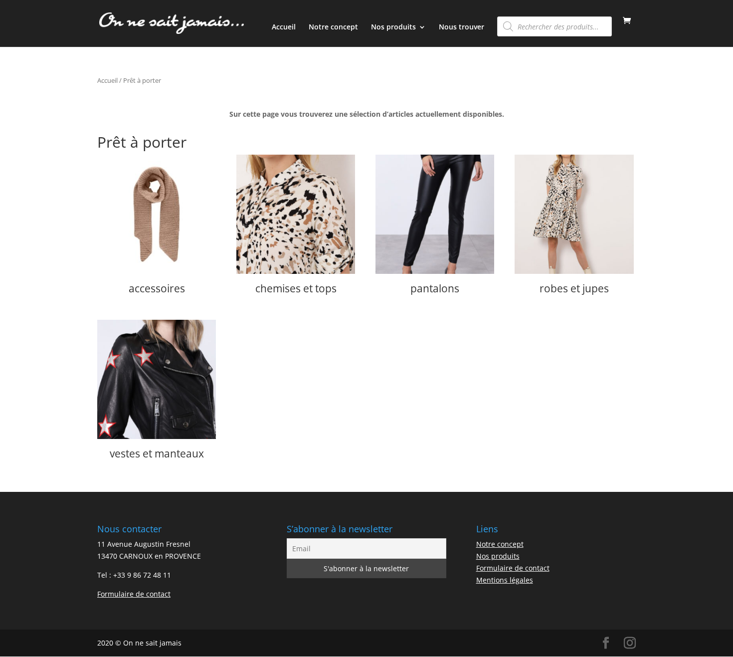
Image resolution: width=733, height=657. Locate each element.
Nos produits (393, 27)
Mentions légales (504, 580)
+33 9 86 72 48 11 (142, 575)
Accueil (284, 27)
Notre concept (333, 27)
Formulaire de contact (134, 594)
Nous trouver (461, 27)
